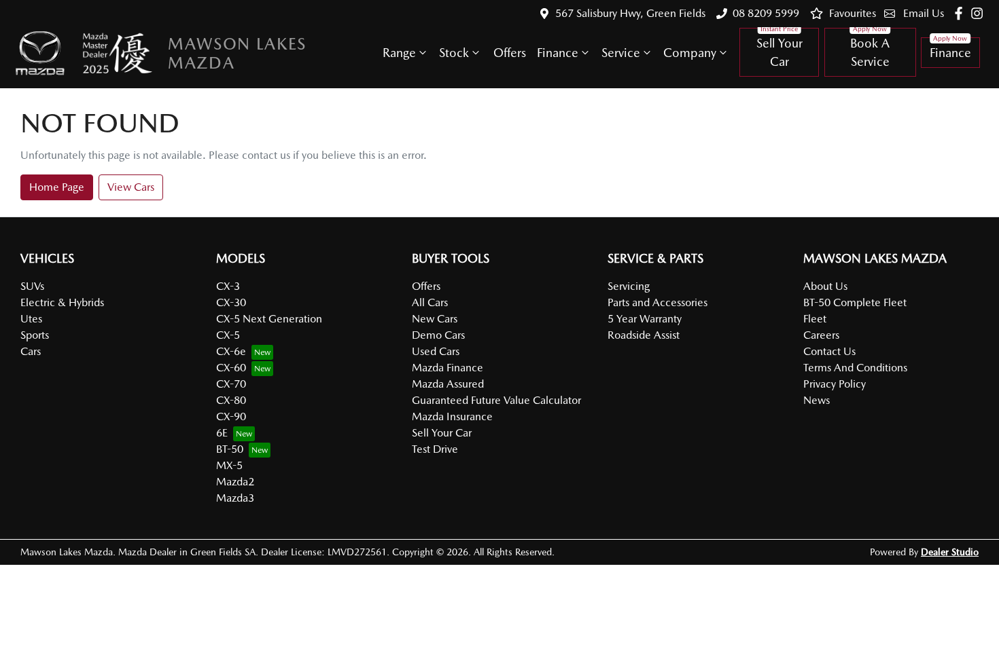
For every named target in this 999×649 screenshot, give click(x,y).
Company (689, 52)
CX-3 (228, 286)
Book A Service (870, 52)
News (816, 400)
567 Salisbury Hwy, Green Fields (630, 13)
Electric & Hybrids (62, 302)
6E (222, 432)
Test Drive (435, 449)
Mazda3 (235, 498)
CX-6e (231, 351)
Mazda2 (235, 481)
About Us (825, 286)
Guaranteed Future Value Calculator (496, 400)
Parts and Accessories (657, 302)
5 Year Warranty (645, 318)
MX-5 (229, 465)
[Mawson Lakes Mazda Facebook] (961, 13)
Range (399, 52)
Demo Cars (438, 335)
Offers (509, 52)
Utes (31, 318)
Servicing (629, 286)
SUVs (32, 286)
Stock (454, 52)
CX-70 (231, 383)
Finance (557, 52)
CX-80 (231, 400)
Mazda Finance (447, 367)
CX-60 (231, 367)
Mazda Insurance (452, 416)
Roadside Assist (644, 335)
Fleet (814, 318)
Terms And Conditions (855, 367)
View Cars (130, 187)
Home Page (56, 187)
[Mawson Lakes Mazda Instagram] (979, 13)
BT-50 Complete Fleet (855, 302)
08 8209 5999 (766, 13)
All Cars (430, 302)
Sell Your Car (779, 52)
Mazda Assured (448, 383)
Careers (821, 335)
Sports (34, 335)
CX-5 (228, 335)
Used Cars (435, 351)
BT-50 (229, 449)
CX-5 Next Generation (269, 318)
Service (620, 52)
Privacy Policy (834, 383)
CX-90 (231, 416)
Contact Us (829, 351)
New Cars (434, 318)
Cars (30, 351)
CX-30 (231, 302)
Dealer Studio (950, 551)
